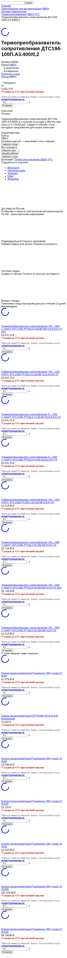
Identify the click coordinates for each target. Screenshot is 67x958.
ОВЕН (12, 65)
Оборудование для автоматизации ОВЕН (25, 8)
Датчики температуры (14, 11)
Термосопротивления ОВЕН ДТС (20, 14)
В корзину (7, 105)
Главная (6, 6)
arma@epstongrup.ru (12, 99)
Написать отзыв (10, 74)
